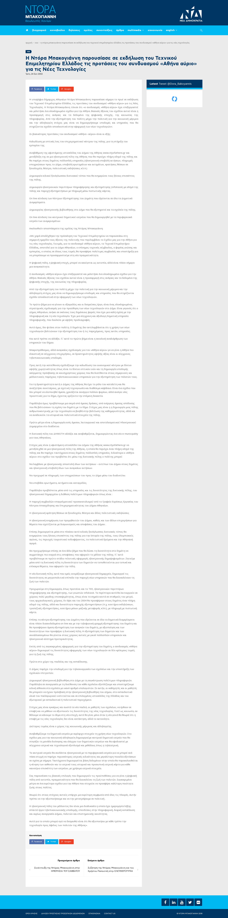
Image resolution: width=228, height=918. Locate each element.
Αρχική (29, 42)
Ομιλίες (88, 30)
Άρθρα (120, 30)
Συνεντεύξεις (104, 30)
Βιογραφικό (39, 30)
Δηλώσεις (74, 30)
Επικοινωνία (155, 30)
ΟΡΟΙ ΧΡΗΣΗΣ (31, 914)
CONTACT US (109, 914)
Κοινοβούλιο (57, 30)
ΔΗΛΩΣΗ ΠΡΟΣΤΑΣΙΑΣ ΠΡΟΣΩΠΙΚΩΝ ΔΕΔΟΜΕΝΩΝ (63, 914)
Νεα (36, 42)
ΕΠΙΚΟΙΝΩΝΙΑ (94, 914)
